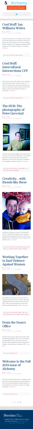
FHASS (10, 170)
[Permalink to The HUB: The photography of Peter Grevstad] (16, 137)
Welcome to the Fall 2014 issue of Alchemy (16, 365)
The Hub (20, 168)
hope (22, 314)
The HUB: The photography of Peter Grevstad (13, 109)
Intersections (26, 247)
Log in (14, 423)
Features (20, 247)
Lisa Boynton (18, 33)
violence (26, 314)
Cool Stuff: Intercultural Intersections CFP (15, 67)
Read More (5, 48)
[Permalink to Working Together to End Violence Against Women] (16, 284)
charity (5, 314)
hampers (18, 314)
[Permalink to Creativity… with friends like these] (16, 211)
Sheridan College (21, 421)
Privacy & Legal (20, 423)
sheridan (25, 248)
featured (5, 170)
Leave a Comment (6, 31)
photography (15, 170)
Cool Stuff (12, 55)
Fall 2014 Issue (19, 55)
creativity (11, 248)
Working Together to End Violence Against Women (15, 260)
